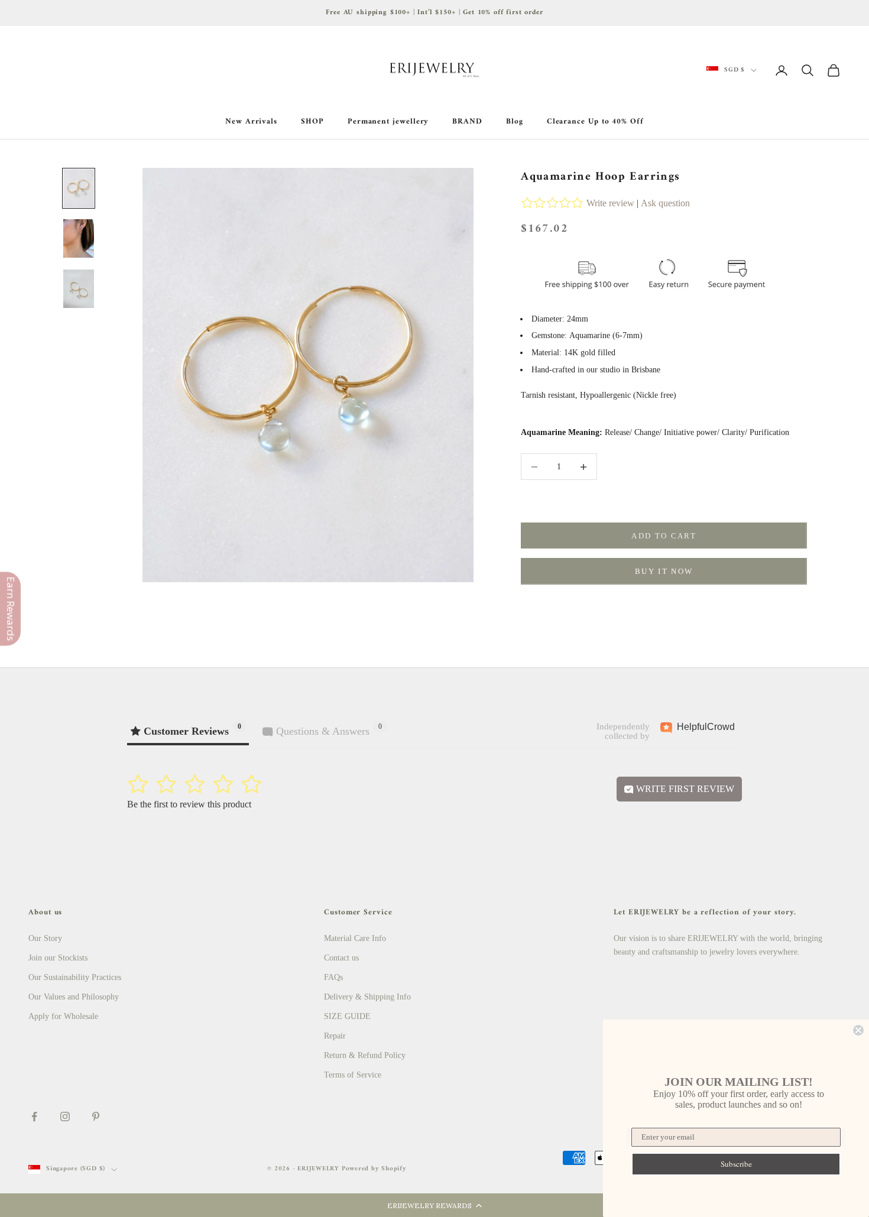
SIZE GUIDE (347, 1016)
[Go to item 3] (78, 288)
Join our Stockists (57, 957)
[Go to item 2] (78, 238)
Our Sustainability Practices (74, 977)
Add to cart (663, 535)
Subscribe (736, 1163)
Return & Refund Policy (365, 1055)
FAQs (333, 977)
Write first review (684, 789)
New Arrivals (251, 121)
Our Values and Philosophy (73, 996)
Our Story (45, 938)
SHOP (312, 121)
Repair (335, 1035)
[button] (434, 1205)
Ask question (665, 203)
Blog (514, 121)
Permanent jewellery (388, 121)
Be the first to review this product (189, 804)
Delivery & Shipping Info (367, 996)
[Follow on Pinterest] (96, 1116)
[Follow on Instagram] (65, 1116)
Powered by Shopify (374, 1168)
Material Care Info (355, 938)
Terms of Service (352, 1074)
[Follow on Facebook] (34, 1116)
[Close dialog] (858, 1030)
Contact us (341, 957)
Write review (610, 203)
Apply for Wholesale (63, 1016)
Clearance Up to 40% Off (595, 121)
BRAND (467, 121)
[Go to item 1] (78, 188)
